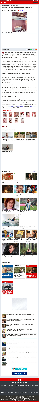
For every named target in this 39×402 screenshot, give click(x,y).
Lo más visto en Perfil (8, 340)
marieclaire (19, 266)
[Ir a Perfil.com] (35, 0)
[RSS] (23, 383)
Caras (8, 388)
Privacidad (22, 392)
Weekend (22, 385)
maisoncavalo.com (8, 108)
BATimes (36, 385)
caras (31, 266)
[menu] (2, 3)
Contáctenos (16, 392)
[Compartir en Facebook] (26, 49)
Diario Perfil (3, 385)
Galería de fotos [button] (23, 10)
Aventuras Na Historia (18, 388)
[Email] (36, 49)
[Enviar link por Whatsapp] (31, 49)
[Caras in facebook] (15, 383)
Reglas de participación (33, 392)
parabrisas (7, 282)
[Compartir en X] (29, 49)
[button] (19, 23)
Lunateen (32, 385)
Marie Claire (13, 385)
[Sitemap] (26, 383)
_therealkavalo (20, 106)
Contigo (11, 388)
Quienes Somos (10, 392)
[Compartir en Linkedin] (33, 49)
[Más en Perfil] (8, 263)
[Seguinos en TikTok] (21, 383)
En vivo (36, 2)
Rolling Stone (26, 388)
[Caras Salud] (19, 369)
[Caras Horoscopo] (19, 374)
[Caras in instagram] (13, 383)
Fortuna (17, 385)
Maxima (19, 389)
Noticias (8, 385)
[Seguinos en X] (18, 383)
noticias (7, 266)
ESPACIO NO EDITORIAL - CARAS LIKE (7, 5)
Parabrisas (27, 385)
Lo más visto (5, 312)
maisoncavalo (11, 106)
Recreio (36, 388)
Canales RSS (3, 392)
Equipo (26, 392)
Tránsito (19, 394)
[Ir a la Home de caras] (5, 3)
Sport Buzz (32, 388)
